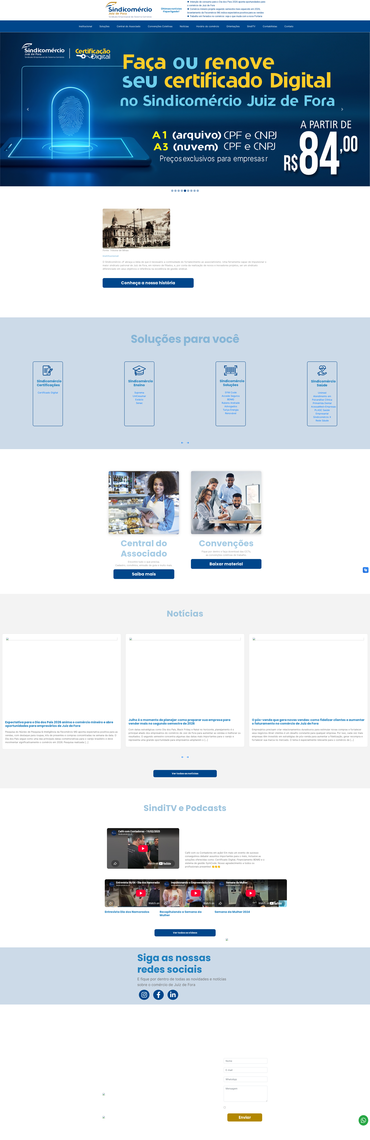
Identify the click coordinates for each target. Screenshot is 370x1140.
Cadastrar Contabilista (179, 1109)
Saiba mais (144, 574)
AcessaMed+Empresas (323, 406)
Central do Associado (128, 26)
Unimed (322, 392)
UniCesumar (139, 396)
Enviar (245, 1118)
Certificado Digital (48, 392)
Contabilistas (270, 26)
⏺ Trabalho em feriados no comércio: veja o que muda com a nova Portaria (224, 16)
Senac (139, 403)
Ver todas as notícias (185, 774)
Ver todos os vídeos (185, 933)
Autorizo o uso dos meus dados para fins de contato (247, 1107)
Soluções (104, 26)
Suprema (139, 392)
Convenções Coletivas (160, 26)
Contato (288, 26)
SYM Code (231, 392)
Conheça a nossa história (148, 283)
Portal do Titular (176, 1115)
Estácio (139, 399)
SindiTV (251, 26)
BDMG (230, 399)
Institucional (85, 26)
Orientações (233, 26)
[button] (28, 109)
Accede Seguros (231, 395)
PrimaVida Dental (322, 403)
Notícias (184, 26)
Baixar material (226, 564)
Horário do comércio (207, 26)
